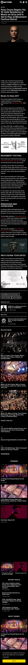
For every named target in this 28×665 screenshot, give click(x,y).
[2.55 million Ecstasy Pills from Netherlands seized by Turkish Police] (14, 491)
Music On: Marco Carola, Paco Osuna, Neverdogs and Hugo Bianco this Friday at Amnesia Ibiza (14, 414)
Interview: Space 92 (7, 520)
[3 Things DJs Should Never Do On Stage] (14, 470)
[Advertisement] (14, 62)
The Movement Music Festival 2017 (11, 160)
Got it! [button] (14, 661)
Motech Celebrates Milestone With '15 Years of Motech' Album (17, 320)
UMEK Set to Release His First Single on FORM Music (17, 307)
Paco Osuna (16, 297)
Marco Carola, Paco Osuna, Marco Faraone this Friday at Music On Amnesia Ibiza (12, 357)
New (2, 426)
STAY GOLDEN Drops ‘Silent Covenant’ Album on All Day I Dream (14, 448)
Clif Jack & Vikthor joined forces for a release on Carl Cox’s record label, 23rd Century (14, 430)
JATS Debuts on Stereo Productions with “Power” (11, 608)
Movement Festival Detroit (10, 294)
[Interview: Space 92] (14, 511)
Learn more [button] (6, 657)
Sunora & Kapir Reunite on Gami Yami (13, 440)
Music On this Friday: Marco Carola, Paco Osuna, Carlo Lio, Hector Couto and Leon (13, 386)
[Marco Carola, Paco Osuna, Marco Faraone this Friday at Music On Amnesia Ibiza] (14, 342)
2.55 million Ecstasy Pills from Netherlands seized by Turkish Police (13, 500)
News (3, 7)
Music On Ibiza (6, 297)
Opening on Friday (17, 103)
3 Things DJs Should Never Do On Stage (12, 479)
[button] (21, 2)
